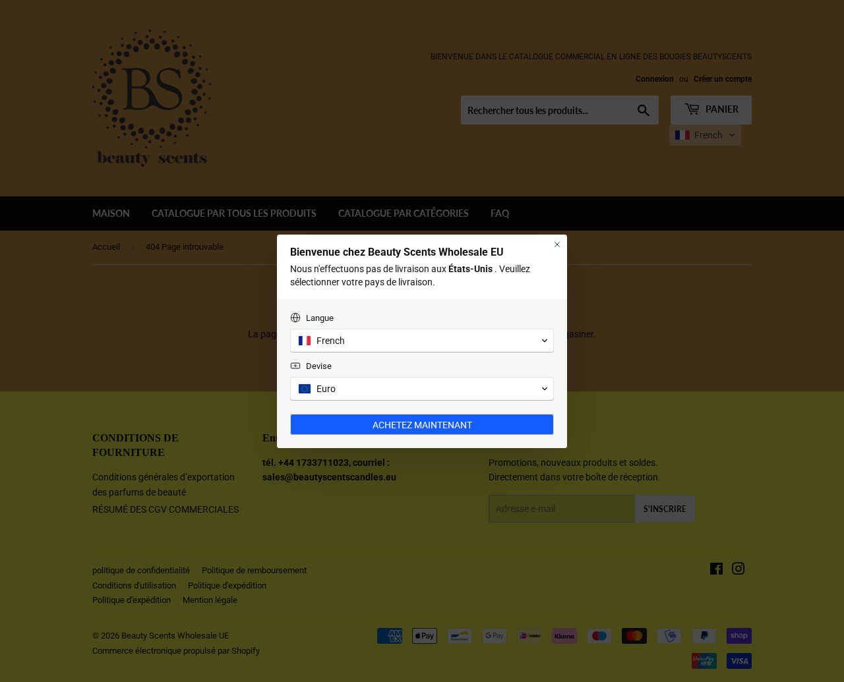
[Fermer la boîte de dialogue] (557, 244)
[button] (422, 341)
